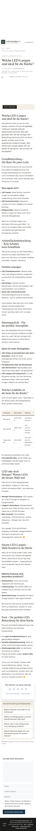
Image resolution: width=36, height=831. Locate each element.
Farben (25, 458)
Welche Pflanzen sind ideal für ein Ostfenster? (17, 711)
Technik (4, 743)
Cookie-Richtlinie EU (21, 828)
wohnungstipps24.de (23, 820)
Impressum (30, 824)
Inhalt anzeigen (9, 107)
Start (3, 48)
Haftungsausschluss (25, 826)
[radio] (10, 689)
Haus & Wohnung (25, 741)
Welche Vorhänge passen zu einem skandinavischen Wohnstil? (17, 718)
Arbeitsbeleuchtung (17, 642)
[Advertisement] (18, 19)
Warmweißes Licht (24, 368)
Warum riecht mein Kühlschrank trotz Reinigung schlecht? (16, 725)
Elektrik (8, 48)
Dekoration (11, 741)
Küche (32, 741)
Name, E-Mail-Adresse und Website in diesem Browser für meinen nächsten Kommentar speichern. (18, 803)
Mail (25, 824)
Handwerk (17, 741)
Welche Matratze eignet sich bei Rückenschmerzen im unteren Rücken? (16, 733)
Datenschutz (15, 826)
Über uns (6, 824)
